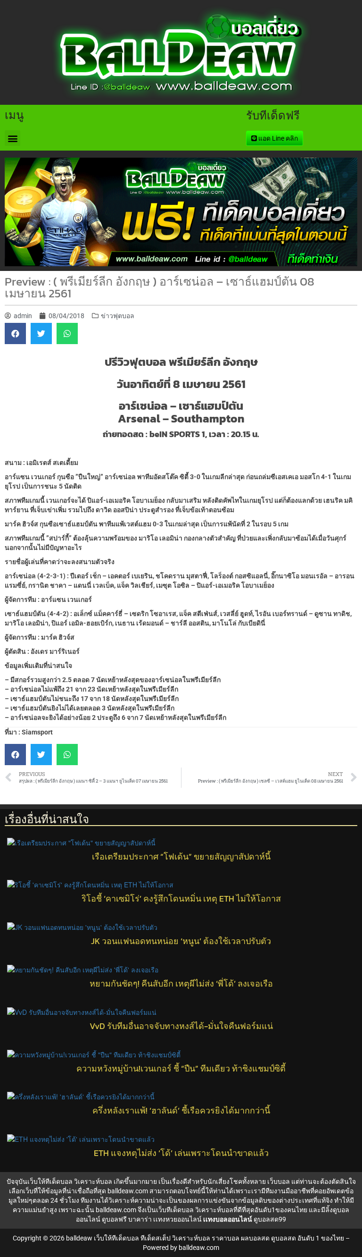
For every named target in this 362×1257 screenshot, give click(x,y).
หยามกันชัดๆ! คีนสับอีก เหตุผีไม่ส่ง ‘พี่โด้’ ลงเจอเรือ (181, 983)
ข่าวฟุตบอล (117, 316)
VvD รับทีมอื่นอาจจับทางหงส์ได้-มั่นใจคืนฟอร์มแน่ (181, 1026)
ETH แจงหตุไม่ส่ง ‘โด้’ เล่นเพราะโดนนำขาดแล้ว (181, 1153)
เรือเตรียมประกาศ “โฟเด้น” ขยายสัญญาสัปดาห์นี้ (181, 856)
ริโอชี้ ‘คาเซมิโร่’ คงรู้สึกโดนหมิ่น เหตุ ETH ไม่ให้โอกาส (181, 898)
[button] (12, 138)
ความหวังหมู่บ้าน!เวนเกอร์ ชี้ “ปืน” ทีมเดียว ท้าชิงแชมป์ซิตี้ (181, 1068)
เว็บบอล (278, 1181)
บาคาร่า (140, 1219)
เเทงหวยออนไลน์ (177, 1219)
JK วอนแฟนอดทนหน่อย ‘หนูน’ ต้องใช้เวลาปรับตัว (181, 941)
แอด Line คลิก (277, 138)
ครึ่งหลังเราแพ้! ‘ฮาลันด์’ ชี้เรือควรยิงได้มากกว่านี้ (181, 1110)
